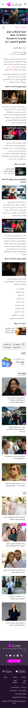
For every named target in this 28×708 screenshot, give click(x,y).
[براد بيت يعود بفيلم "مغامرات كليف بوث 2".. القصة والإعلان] (14, 472)
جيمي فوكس (7, 344)
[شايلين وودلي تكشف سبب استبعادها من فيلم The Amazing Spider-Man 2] (14, 386)
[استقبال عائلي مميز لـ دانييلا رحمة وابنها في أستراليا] (14, 611)
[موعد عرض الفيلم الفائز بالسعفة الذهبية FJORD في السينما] (14, 416)
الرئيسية (23, 27)
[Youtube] (10, 656)
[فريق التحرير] (24, 48)
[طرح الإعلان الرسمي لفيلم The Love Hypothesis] (14, 445)
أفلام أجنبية (7, 347)
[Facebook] (18, 656)
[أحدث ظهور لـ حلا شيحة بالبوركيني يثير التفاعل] (14, 585)
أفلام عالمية (16, 347)
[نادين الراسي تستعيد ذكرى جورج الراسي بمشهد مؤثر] (14, 559)
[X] (21, 656)
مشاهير (17, 27)
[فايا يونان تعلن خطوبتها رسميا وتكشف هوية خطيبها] (14, 506)
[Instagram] (14, 656)
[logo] (14, 4)
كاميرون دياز (13, 67)
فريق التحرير (18, 48)
